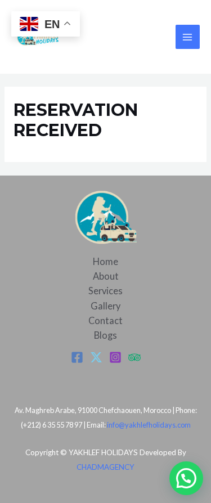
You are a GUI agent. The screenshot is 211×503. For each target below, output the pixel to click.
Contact (105, 320)
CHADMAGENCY (105, 466)
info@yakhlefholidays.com (149, 424)
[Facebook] (77, 357)
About (106, 276)
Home (105, 261)
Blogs (105, 335)
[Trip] (134, 357)
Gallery (105, 305)
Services (105, 290)
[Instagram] (115, 357)
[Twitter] (96, 357)
